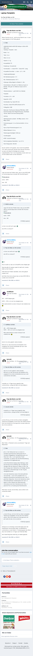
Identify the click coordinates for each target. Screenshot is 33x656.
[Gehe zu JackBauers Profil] (4, 293)
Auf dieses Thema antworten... (12, 560)
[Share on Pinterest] (9, 576)
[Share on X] (2, 576)
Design (14, 643)
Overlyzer (4, 600)
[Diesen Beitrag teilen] (30, 33)
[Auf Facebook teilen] (4, 576)
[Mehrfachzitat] (3, 159)
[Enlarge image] (5, 177)
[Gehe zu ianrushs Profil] (4, 361)
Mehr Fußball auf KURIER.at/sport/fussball (16, 586)
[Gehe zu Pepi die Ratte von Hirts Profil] (4, 32)
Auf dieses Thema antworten (16, 24)
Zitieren (7, 159)
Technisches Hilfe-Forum (14, 19)
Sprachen (7, 643)
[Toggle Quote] (4, 42)
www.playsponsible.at (21, 648)
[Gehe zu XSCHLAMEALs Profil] (4, 167)
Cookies (26, 643)
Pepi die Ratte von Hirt (8, 17)
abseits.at (4, 596)
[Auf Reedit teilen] (7, 576)
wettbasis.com (5, 606)
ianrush (9, 359)
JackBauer (10, 291)
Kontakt (20, 643)
